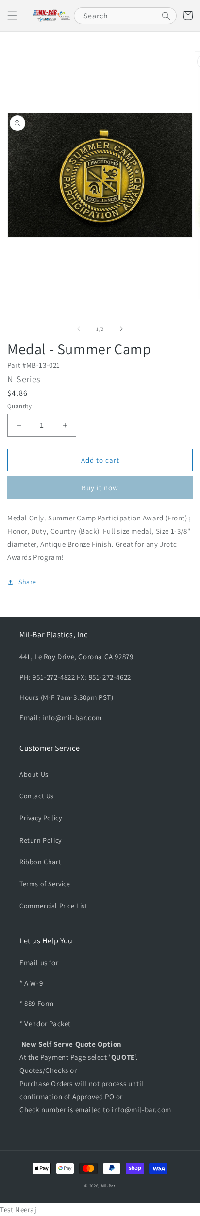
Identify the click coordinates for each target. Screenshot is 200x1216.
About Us (34, 774)
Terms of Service (44, 883)
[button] (12, 15)
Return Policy (40, 840)
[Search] (166, 16)
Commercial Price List (53, 905)
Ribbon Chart (40, 862)
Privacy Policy (40, 817)
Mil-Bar (108, 1185)
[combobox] (125, 15)
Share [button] (27, 581)
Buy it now (100, 487)
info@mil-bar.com (141, 1109)
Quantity (19, 406)
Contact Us (36, 796)
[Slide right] (121, 329)
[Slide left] (78, 329)
